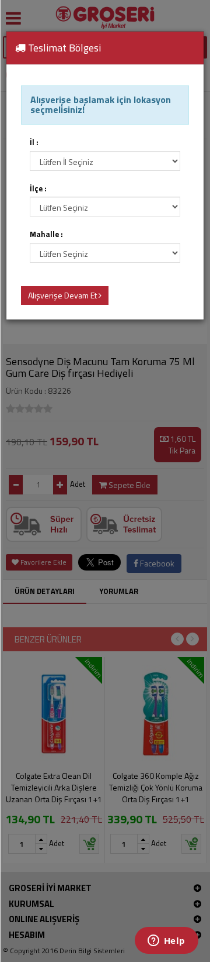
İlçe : (38, 188)
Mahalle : (46, 234)
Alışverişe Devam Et (63, 295)
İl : (34, 142)
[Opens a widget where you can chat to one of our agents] (166, 941)
